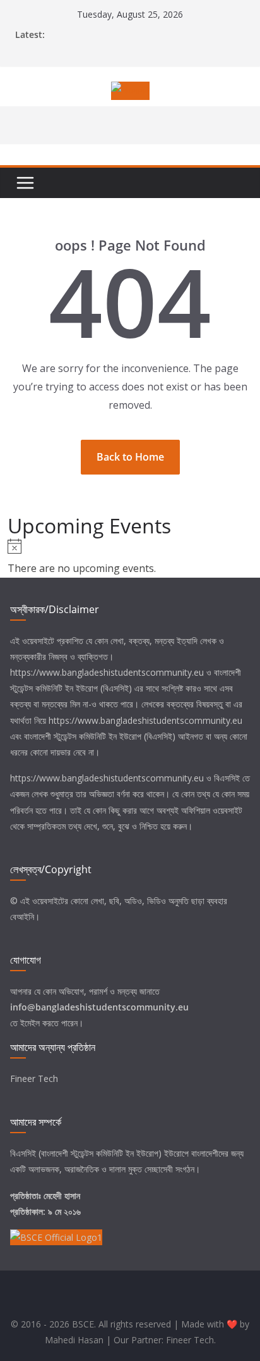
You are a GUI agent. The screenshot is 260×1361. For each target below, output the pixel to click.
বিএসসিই (227, 778)
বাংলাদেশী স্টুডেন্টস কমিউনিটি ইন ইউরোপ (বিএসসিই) (99, 736)
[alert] (130, 558)
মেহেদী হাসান (62, 1196)
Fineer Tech (34, 1078)
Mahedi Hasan (74, 1340)
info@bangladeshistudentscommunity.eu (99, 1007)
